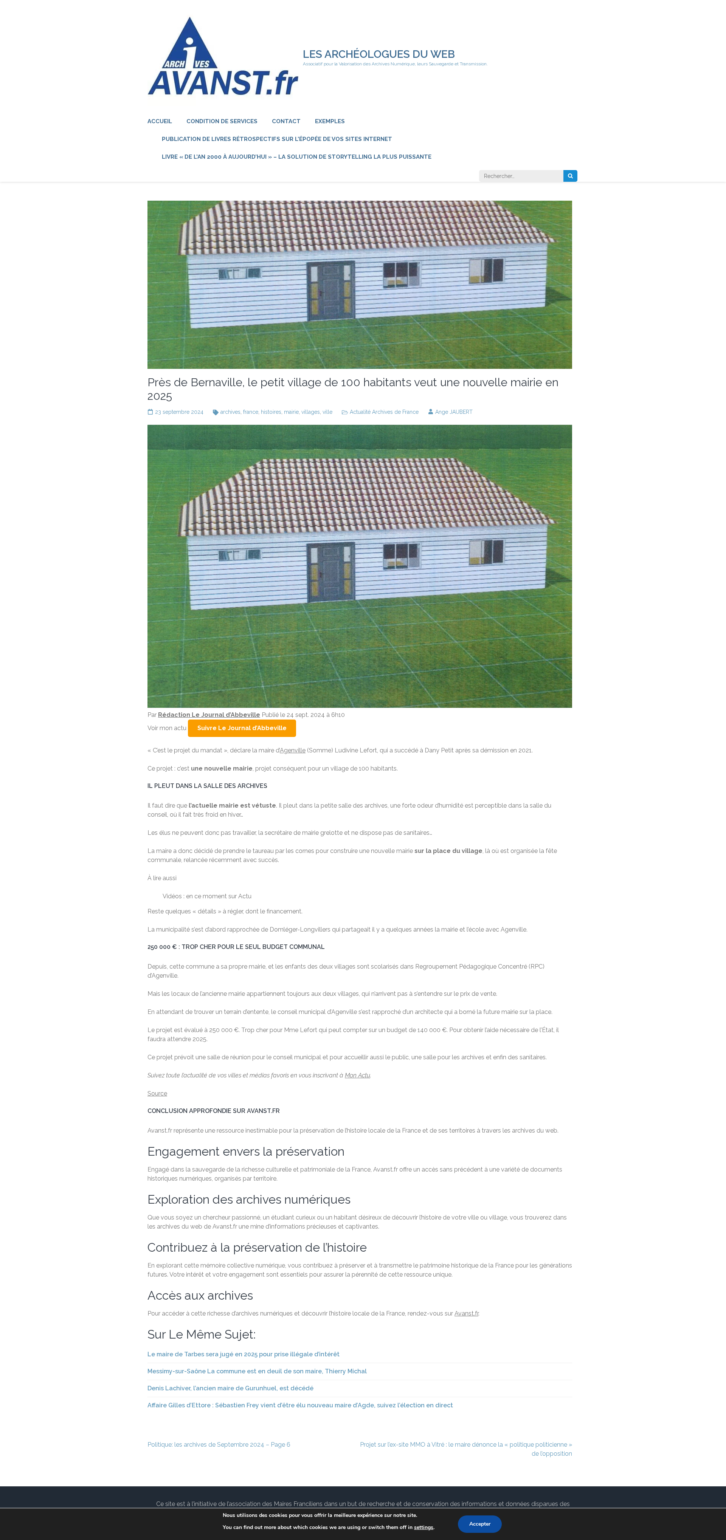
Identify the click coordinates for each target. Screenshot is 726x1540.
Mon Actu (357, 1075)
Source (157, 1093)
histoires (271, 412)
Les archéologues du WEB (379, 54)
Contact (286, 121)
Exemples (330, 121)
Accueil (159, 121)
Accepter (479, 1524)
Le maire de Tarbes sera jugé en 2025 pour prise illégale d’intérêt (243, 1354)
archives (230, 412)
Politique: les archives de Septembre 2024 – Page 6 (218, 1444)
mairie (291, 412)
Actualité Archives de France (384, 412)
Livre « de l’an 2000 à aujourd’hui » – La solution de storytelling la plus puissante (296, 156)
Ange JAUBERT (454, 412)
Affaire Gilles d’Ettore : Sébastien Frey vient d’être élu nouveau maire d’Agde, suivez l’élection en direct (300, 1405)
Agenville (293, 750)
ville (327, 412)
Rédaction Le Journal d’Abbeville (209, 714)
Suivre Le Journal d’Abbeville (242, 728)
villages (310, 412)
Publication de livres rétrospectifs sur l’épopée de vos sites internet (277, 139)
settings (423, 1527)
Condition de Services (222, 121)
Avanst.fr (466, 1313)
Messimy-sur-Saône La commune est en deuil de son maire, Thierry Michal (257, 1371)
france (250, 412)
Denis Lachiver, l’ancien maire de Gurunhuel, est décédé (230, 1388)
